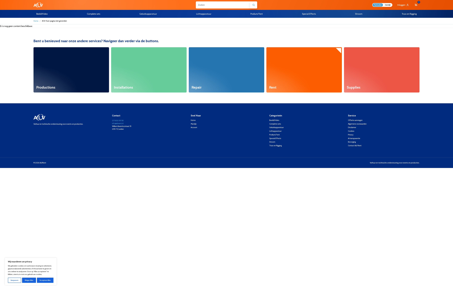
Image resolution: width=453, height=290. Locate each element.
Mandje (194, 124)
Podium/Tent (274, 135)
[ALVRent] (38, 4)
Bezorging (352, 142)
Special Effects (275, 138)
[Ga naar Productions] (71, 69)
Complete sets (275, 124)
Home (36, 21)
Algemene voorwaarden (357, 124)
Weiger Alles (29, 280)
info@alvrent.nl (117, 123)
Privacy (350, 135)
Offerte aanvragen (355, 120)
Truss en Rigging (275, 146)
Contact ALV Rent (354, 146)
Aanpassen (14, 280)
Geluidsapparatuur (276, 127)
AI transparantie (354, 138)
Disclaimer (352, 127)
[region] (31, 271)
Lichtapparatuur (275, 131)
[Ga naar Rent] (304, 69)
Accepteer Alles (45, 280)
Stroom (272, 142)
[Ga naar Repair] (226, 69)
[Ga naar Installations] (149, 69)
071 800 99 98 (118, 121)
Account (194, 127)
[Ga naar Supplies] (381, 69)
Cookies (351, 131)
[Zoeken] (253, 4)
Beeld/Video (274, 120)
